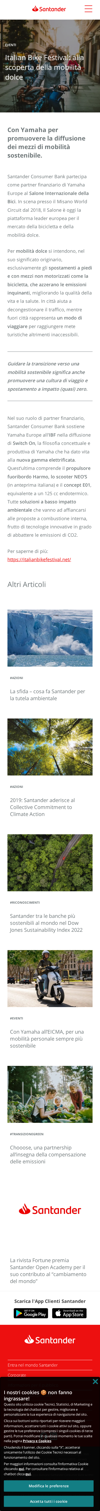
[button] (88, 9)
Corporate (17, 1375)
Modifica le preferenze (49, 1485)
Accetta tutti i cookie (48, 1501)
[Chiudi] (95, 1381)
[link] (50, 8)
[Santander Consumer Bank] (49, 8)
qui (21, 1468)
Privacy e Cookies (37, 1441)
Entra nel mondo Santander (33, 1365)
